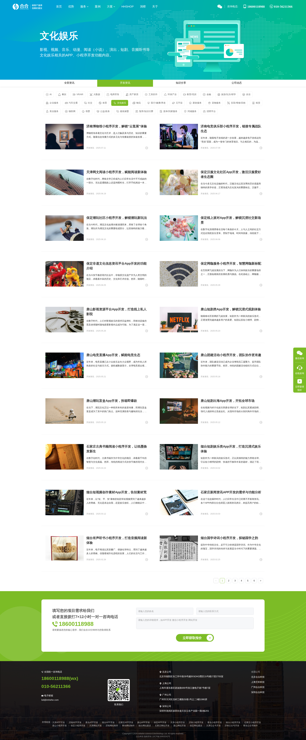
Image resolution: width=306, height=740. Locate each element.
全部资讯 (69, 82)
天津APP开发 (58, 722)
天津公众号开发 (213, 725)
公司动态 (237, 82)
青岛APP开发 (91, 722)
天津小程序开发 (177, 722)
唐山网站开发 (179, 725)
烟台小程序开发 (233, 722)
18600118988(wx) (59, 678)
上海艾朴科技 (258, 682)
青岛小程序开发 (214, 722)
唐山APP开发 (143, 722)
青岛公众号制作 (250, 725)
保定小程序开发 (78, 725)
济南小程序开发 (196, 722)
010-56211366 (56, 686)
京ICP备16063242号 (161, 736)
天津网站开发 (95, 725)
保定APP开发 (160, 722)
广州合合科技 (258, 687)
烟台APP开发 (108, 722)
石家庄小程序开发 (252, 722)
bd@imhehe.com (50, 700)
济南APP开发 (75, 722)
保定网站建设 (196, 725)
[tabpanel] (153, 348)
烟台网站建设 (144, 725)
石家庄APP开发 (126, 722)
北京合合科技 (258, 677)
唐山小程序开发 (59, 725)
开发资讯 (125, 82)
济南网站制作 (112, 725)
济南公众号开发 (232, 725)
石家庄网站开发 (162, 725)
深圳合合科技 (258, 692)
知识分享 (181, 82)
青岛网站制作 (128, 725)
